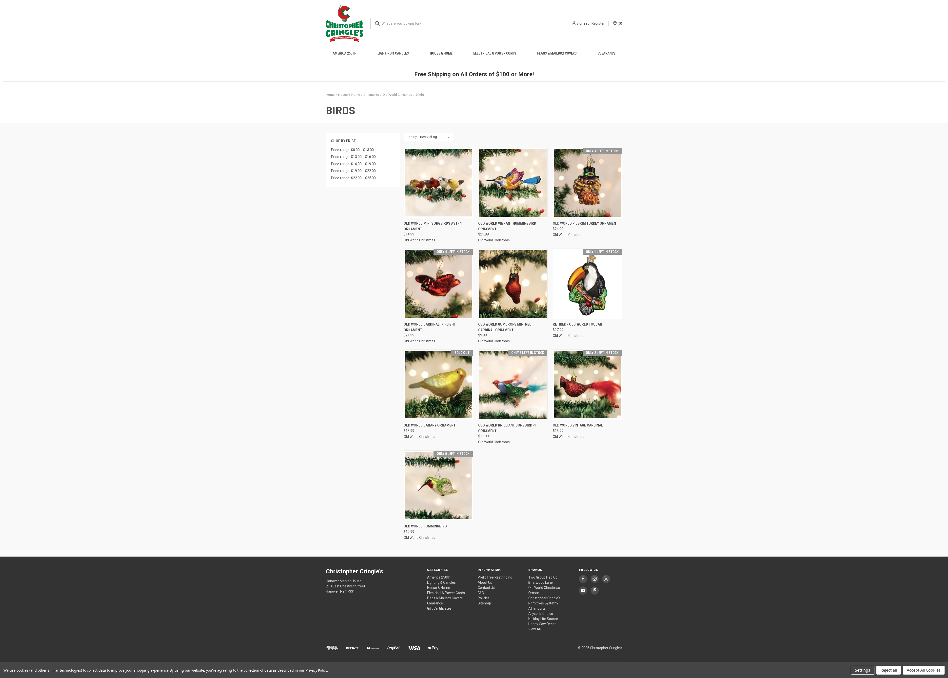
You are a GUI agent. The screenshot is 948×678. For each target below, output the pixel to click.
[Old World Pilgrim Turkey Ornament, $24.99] (587, 183)
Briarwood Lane (540, 582)
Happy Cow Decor (542, 624)
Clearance (606, 53)
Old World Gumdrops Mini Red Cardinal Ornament (505, 327)
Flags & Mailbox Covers (557, 53)
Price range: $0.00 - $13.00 (352, 150)
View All (534, 629)
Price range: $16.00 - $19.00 (353, 164)
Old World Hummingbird (425, 526)
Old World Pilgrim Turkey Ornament (585, 223)
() (619, 23)
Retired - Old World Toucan (577, 324)
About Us (485, 582)
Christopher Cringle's (544, 598)
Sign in (581, 23)
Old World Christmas (544, 588)
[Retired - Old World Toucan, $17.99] (587, 284)
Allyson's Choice (540, 614)
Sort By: (412, 137)
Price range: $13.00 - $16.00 (353, 157)
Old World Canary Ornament (429, 425)
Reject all (888, 670)
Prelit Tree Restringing (495, 577)
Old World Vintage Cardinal (578, 425)
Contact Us (486, 588)
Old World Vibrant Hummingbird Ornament (507, 226)
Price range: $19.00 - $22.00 (353, 171)
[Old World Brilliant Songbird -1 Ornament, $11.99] (513, 384)
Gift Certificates (439, 608)
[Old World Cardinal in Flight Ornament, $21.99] (438, 284)
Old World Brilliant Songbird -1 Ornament (507, 428)
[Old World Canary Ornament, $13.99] (438, 384)
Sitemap (484, 603)
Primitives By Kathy (543, 603)
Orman (533, 593)
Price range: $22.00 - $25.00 (353, 178)
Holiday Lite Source (543, 619)
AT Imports (537, 608)
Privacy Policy (316, 670)
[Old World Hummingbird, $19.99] (438, 485)
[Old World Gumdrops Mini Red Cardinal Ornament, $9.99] (513, 284)
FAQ (481, 593)
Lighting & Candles (393, 53)
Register (598, 23)
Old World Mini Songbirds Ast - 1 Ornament (433, 226)
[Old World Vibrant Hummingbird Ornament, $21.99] (513, 183)
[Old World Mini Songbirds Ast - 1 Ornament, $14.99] (438, 183)
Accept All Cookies (924, 670)
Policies (484, 598)
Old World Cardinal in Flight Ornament (430, 327)
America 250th (344, 53)
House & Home (441, 53)
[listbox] (436, 137)
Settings (862, 670)
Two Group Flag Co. (543, 577)
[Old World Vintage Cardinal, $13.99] (587, 384)
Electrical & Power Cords (494, 53)
